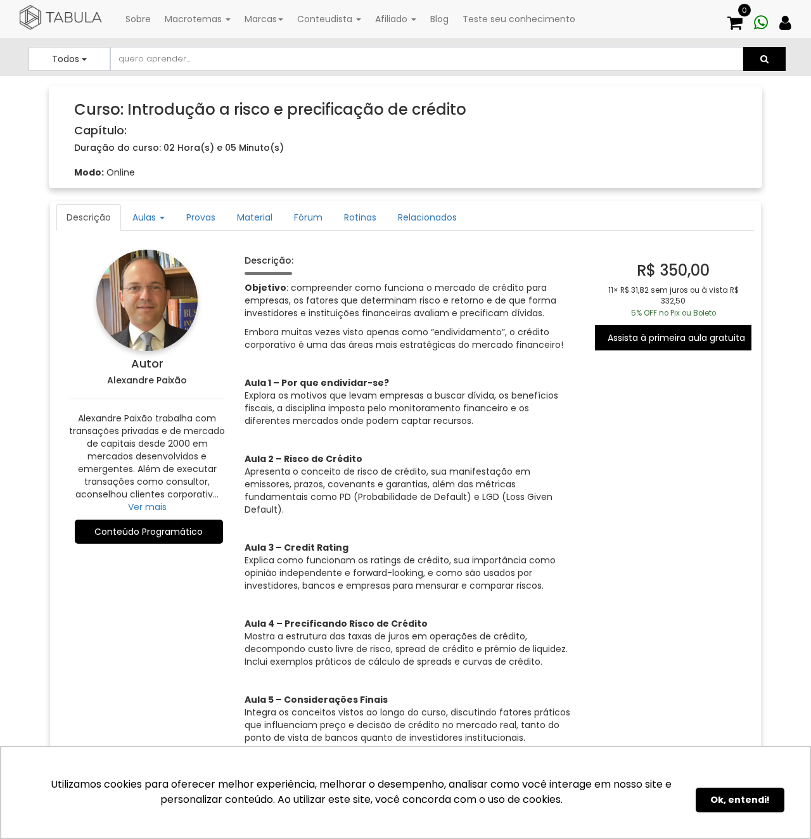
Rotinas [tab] (360, 217)
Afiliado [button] (392, 19)
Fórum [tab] (308, 217)
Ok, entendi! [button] (740, 799)
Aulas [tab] (145, 217)
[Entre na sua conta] (789, 17)
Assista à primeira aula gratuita (676, 337)
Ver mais (147, 507)
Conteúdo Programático (148, 531)
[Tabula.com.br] (61, 17)
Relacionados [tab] (427, 217)
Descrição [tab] (89, 217)
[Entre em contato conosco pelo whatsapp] (765, 17)
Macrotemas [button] (194, 19)
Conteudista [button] (326, 19)
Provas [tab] (200, 217)
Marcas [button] (261, 19)
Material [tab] (254, 217)
